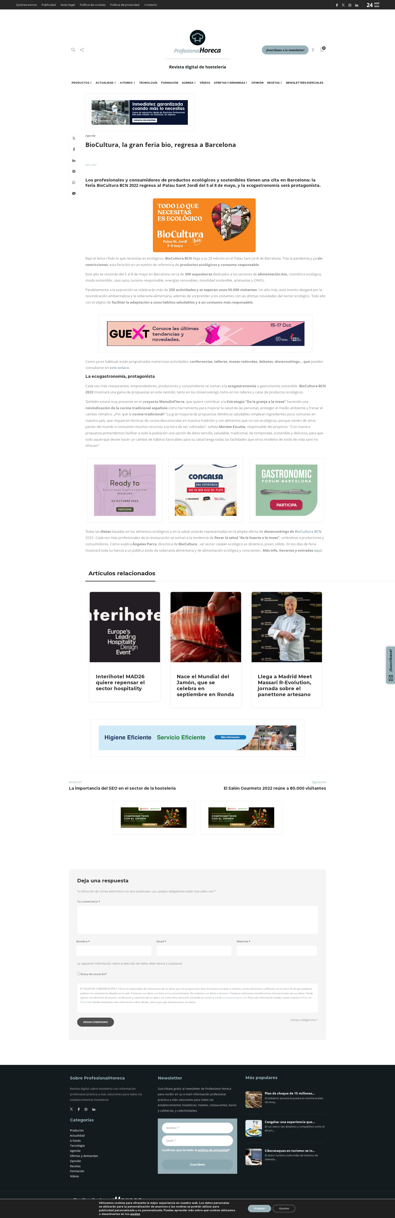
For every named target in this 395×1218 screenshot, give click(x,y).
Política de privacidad (124, 4)
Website (243, 941)
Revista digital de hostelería (197, 67)
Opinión (257, 82)
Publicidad (49, 4)
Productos (80, 82)
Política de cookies (92, 4)
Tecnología (148, 82)
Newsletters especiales (304, 82)
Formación (169, 82)
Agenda (187, 82)
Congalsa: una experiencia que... (290, 1122)
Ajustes (284, 1208)
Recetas (273, 82)
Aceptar (259, 1208)
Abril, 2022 (90, 164)
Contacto (150, 4)
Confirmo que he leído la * (196, 1150)
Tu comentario (88, 901)
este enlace (119, 367)
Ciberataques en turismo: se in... (290, 1151)
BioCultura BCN (308, 531)
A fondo (126, 82)
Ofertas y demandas (229, 82)
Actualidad (105, 82)
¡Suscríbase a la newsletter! (285, 50)
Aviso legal (68, 4)
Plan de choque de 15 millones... (290, 1093)
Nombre (83, 941)
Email (161, 941)
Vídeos (205, 82)
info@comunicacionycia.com (231, 997)
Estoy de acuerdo (94, 974)
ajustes (135, 1214)
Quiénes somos (26, 4)
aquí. (318, 550)
